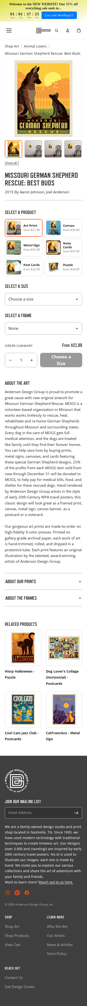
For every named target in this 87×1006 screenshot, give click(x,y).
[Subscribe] (76, 812)
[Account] (67, 30)
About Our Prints (20, 581)
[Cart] (78, 30)
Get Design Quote (19, 986)
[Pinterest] (17, 892)
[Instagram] (7, 892)
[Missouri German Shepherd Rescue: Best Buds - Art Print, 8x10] (33, 149)
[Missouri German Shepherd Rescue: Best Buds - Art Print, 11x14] (53, 149)
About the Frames (21, 598)
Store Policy (56, 953)
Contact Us (14, 977)
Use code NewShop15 (59, 15)
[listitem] (63, 228)
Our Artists (56, 935)
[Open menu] (9, 30)
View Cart (13, 944)
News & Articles (60, 944)
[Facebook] (26, 892)
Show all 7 (12, 163)
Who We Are (57, 926)
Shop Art (12, 46)
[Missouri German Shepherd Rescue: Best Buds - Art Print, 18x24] (73, 149)
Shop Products (17, 935)
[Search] (56, 30)
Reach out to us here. (56, 882)
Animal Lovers (35, 46)
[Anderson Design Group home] (43, 30)
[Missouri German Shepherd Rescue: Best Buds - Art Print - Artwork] (13, 149)
